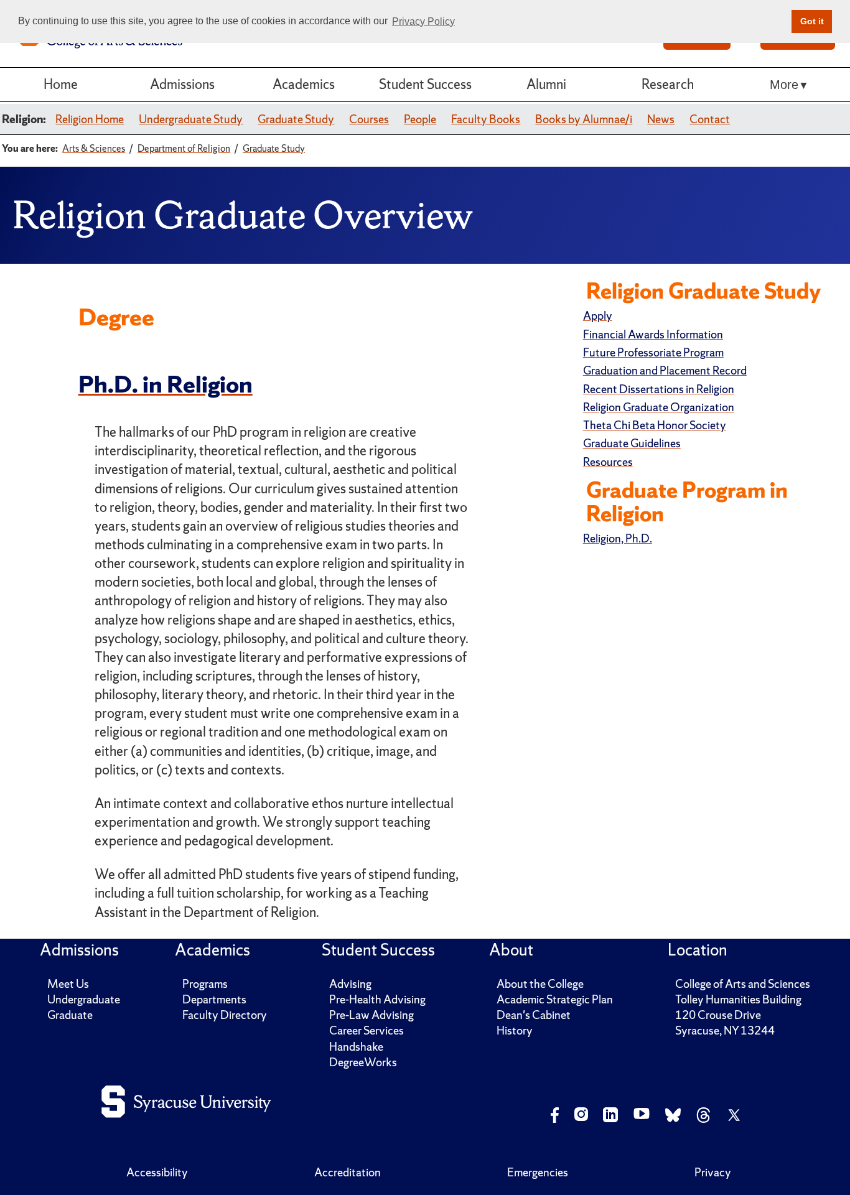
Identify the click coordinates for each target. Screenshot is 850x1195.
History (515, 1030)
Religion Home (89, 119)
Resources (608, 462)
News (661, 119)
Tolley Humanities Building (738, 999)
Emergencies (537, 1172)
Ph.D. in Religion (165, 384)
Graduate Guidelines (632, 443)
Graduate (70, 1015)
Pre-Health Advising (377, 999)
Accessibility (157, 1172)
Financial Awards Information (653, 334)
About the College (540, 984)
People (420, 119)
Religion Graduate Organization (658, 407)
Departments (214, 999)
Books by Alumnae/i (583, 119)
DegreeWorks (363, 1062)
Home (61, 84)
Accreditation (347, 1172)
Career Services (366, 1030)
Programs (205, 984)
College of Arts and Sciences (742, 984)
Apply (597, 315)
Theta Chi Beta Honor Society (654, 425)
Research (668, 84)
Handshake (356, 1046)
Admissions (182, 84)
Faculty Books (485, 119)
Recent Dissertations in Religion (658, 389)
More (784, 84)
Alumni (546, 84)
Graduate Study (296, 119)
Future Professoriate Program (653, 352)
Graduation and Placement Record (665, 370)
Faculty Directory (224, 1015)
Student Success (425, 84)
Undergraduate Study (191, 119)
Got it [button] (812, 21)
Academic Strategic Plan (555, 999)
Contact (709, 119)
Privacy (712, 1172)
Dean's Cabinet (534, 1015)
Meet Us (68, 984)
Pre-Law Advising (371, 1015)
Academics (304, 84)
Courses (369, 119)
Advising (350, 984)
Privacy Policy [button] (423, 21)
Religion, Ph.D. (617, 538)
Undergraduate (83, 999)
